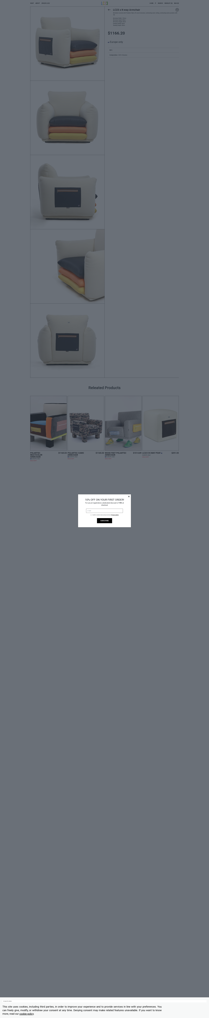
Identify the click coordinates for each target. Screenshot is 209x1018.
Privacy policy (115, 515)
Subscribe (104, 521)
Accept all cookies (7, 1001)
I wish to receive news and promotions (105, 515)
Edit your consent (7, 1003)
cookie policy (26, 1013)
